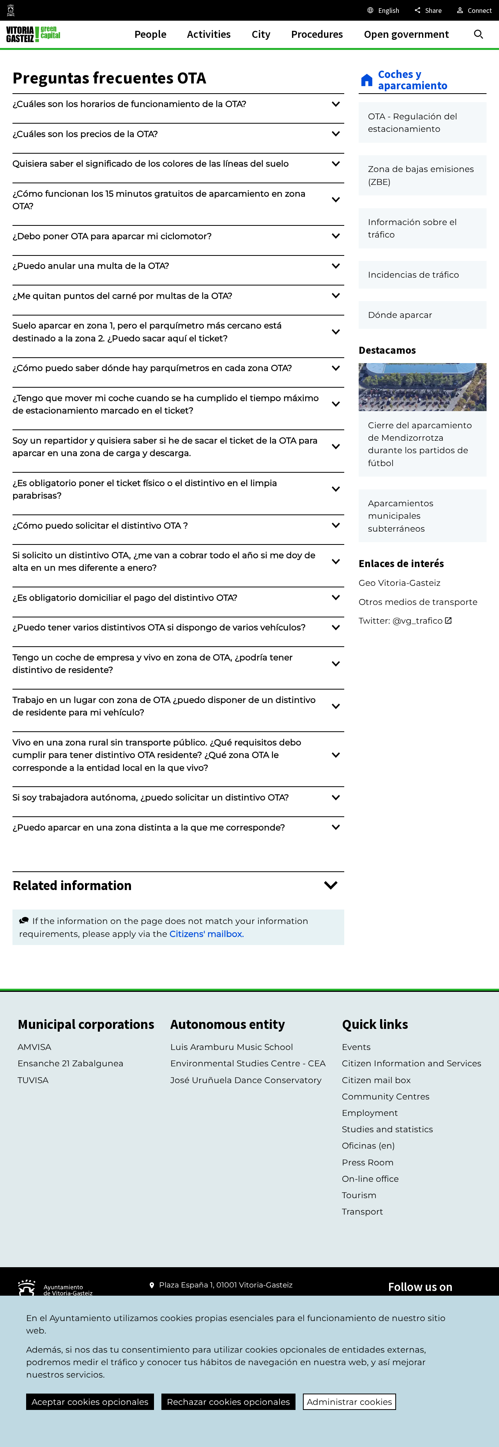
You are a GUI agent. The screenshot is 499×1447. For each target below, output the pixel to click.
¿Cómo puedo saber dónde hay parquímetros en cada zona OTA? (152, 368)
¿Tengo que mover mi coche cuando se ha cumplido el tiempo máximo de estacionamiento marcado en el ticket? (165, 404)
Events (356, 1047)
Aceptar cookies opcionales (90, 1402)
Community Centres (386, 1096)
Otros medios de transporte (418, 602)
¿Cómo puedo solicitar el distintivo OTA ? (100, 525)
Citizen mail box (376, 1080)
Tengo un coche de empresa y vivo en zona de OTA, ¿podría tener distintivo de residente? (152, 663)
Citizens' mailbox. (207, 934)
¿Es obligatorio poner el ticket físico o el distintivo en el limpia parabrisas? (144, 489)
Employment (370, 1113)
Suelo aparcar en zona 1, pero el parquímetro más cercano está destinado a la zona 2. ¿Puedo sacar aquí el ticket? (147, 331)
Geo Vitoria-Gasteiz (400, 583)
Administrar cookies (349, 1402)
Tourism (359, 1195)
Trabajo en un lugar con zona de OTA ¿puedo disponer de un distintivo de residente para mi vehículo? (164, 706)
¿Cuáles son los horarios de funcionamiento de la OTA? (129, 104)
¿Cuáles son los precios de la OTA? (85, 134)
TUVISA (33, 1080)
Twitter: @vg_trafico (401, 620)
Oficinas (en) (368, 1145)
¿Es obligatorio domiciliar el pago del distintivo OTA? (124, 597)
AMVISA (34, 1047)
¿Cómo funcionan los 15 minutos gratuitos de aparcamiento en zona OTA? (159, 199)
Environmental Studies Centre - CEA (248, 1063)
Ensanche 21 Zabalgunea (71, 1063)
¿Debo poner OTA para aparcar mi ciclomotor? (112, 236)
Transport (362, 1211)
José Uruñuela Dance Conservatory (246, 1080)
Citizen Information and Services (411, 1063)
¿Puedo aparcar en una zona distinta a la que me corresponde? (148, 827)
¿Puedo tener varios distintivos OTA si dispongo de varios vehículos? (159, 627)
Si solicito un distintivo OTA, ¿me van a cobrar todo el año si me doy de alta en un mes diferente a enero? (163, 561)
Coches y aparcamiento (413, 80)
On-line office (370, 1179)
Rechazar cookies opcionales (228, 1402)
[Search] (479, 34)
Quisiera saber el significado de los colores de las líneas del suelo (150, 163)
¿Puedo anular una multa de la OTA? (90, 266)
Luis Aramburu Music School (231, 1047)
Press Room (368, 1162)
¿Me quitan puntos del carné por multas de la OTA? (122, 296)
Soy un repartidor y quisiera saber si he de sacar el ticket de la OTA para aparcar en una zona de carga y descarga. (165, 446)
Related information (72, 885)
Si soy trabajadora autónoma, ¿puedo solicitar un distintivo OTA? (150, 797)
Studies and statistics (387, 1129)
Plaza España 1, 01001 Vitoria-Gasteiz (226, 1284)
